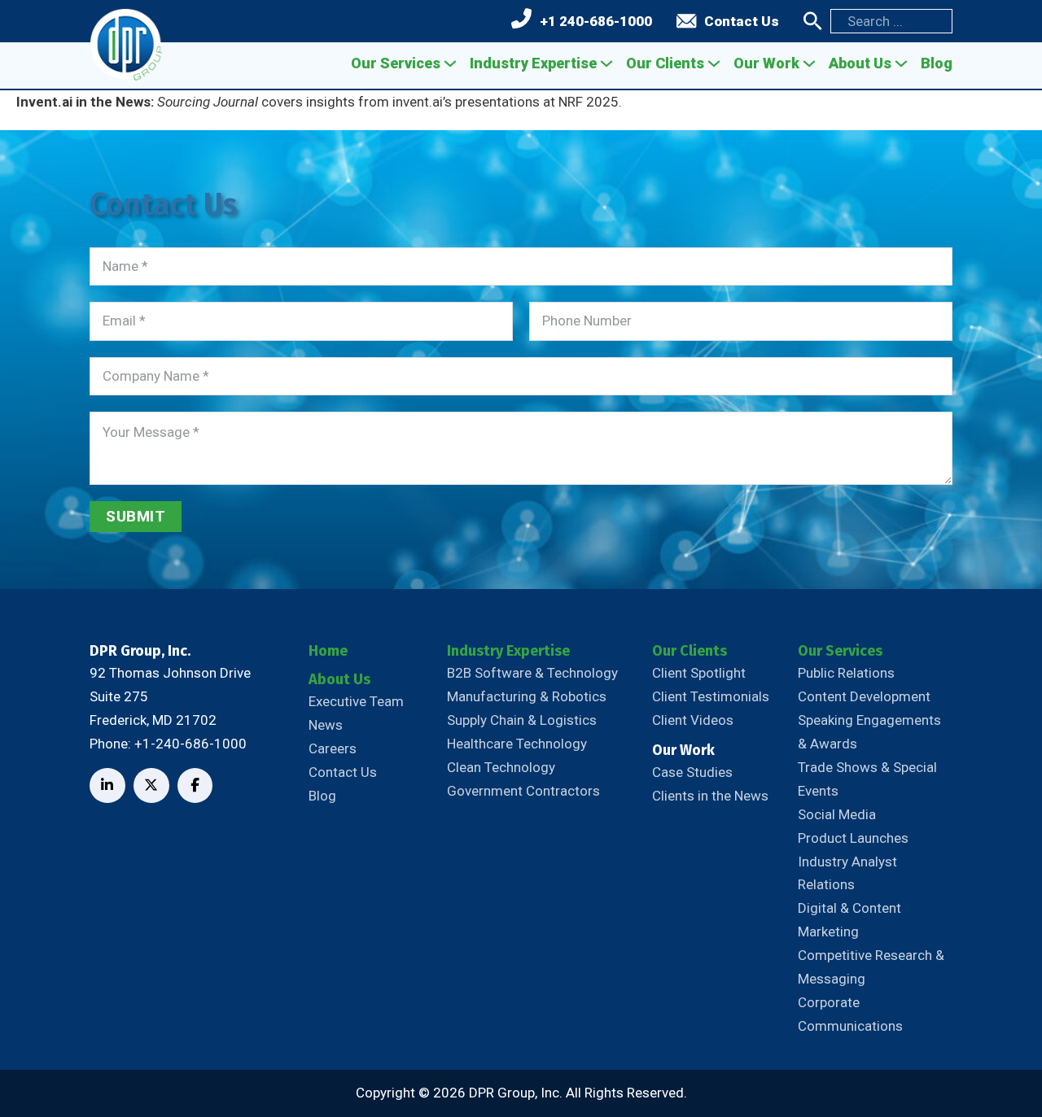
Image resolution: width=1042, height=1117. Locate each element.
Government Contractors (523, 791)
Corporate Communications (850, 1014)
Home (328, 651)
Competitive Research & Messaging (871, 967)
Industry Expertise (533, 63)
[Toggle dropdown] (450, 63)
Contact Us (741, 21)
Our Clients (665, 63)
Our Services (395, 63)
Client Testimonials (710, 696)
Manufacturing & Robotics (526, 696)
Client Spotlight (699, 673)
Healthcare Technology (517, 743)
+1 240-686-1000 (596, 21)
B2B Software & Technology (532, 673)
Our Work (766, 63)
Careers (333, 748)
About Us (860, 63)
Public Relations (846, 673)
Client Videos (692, 720)
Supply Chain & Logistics (522, 720)
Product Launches (853, 838)
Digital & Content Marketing (849, 920)
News (326, 725)
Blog (936, 63)
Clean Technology (501, 767)
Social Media (837, 814)
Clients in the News (710, 796)
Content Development (864, 696)
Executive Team (356, 701)
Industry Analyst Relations (847, 873)
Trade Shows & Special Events (867, 779)
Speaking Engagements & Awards (869, 732)
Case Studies (692, 772)
